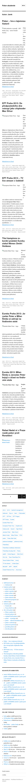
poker (13, 93)
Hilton (8, 364)
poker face (16, 93)
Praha (21, 305)
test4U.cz (6, 758)
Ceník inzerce (5, 771)
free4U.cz (6, 751)
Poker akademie (8, 5)
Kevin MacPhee (16, 420)
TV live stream (13, 232)
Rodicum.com (8, 755)
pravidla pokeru (9, 627)
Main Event (15, 532)
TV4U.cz (6, 762)
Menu (23, 5)
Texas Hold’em (12, 95)
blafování (5, 92)
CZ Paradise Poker (9, 718)
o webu (4, 775)
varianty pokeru (8, 604)
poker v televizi (11, 230)
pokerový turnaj (18, 541)
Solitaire (7, 585)
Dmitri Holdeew (13, 305)
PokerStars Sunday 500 (9, 551)
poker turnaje (15, 167)
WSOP (17, 95)
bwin (15, 513)
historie (9, 92)
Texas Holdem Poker (8, 560)
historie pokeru (15, 90)
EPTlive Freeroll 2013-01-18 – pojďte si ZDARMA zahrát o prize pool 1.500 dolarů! (15, 676)
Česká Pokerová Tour (8, 570)
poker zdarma (9, 597)
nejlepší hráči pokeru (11, 616)
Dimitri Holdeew (13, 168)
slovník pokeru (9, 629)
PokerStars (22, 93)
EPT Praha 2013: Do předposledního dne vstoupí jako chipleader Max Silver (14, 107)
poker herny (8, 589)
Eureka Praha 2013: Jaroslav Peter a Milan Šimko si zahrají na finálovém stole (13, 317)
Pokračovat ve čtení (8, 86)
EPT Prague (16, 516)
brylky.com (7, 741)
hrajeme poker (15, 165)
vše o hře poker (22, 90)
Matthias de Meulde (10, 422)
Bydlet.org (7, 745)
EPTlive (9, 516)
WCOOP (4, 424)
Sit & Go (5, 557)
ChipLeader (7, 168)
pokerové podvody (10, 624)
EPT (23, 419)
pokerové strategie (8, 541)
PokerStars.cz (8, 720)
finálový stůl (6, 529)
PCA (21, 535)
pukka (7, 95)
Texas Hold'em (9, 608)
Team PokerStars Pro (14, 557)
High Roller (19, 529)
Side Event (20, 554)
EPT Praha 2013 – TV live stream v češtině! (13, 179)
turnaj (17, 560)
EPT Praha (20, 168)
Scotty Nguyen (11, 554)
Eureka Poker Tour (8, 522)
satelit (4, 554)
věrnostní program (10, 599)
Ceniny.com (7, 747)
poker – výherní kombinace (13, 620)
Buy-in (11, 513)
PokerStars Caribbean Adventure (11, 548)
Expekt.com (19, 526)
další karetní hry (8, 583)
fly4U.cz (6, 749)
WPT (10, 566)
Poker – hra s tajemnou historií (13, 22)
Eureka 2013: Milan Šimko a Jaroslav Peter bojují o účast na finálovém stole (14, 376)
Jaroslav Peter (13, 364)
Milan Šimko (19, 364)
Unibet (6, 728)
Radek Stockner (8, 170)
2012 (4, 510)
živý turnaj (18, 570)
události (6, 601)
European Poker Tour (8, 526)
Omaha (7, 606)
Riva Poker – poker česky (11, 724)
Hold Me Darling (15, 92)
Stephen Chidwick (16, 170)
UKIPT (22, 170)
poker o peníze (9, 167)
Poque (3, 95)
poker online (9, 593)
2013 (21, 167)
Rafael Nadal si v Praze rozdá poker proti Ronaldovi (13, 433)
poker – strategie (10, 618)
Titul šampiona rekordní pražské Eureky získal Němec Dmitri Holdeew (13, 242)
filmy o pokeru (9, 612)
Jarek (3, 90)
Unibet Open (15, 563)
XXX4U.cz (6, 764)
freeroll (12, 529)
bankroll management (17, 510)
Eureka (18, 305)
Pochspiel (9, 93)
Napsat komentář (6, 171)
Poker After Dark (11, 538)
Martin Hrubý (6, 535)
